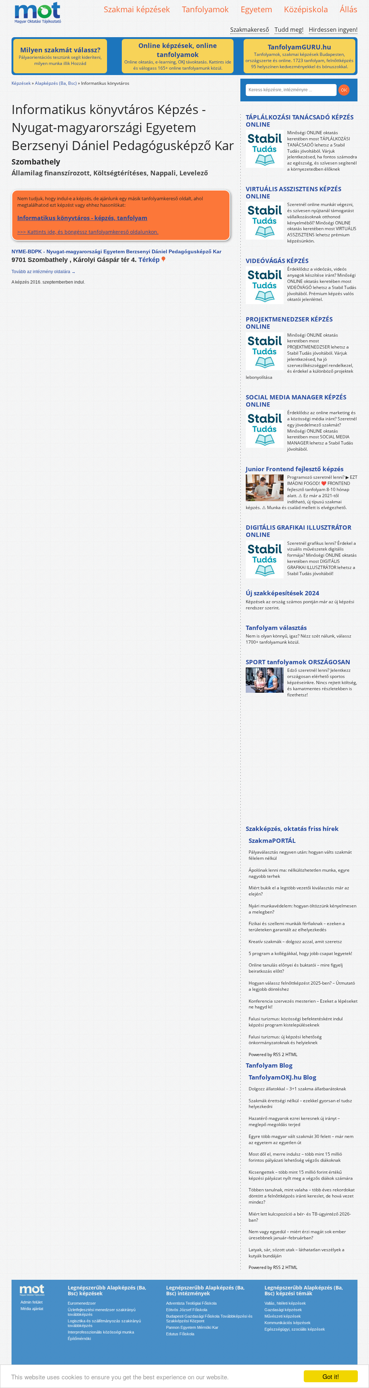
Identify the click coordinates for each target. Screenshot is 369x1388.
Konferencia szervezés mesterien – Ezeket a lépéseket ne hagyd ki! (303, 1004)
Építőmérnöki (79, 1338)
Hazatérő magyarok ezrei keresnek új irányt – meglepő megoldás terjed (294, 1121)
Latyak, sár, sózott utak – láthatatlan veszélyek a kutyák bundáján (296, 1253)
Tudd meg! (289, 30)
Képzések (21, 83)
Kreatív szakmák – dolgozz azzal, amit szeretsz (295, 941)
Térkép (149, 259)
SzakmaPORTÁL (272, 840)
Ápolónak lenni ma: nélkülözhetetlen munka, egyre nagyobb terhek (299, 873)
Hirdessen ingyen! (333, 30)
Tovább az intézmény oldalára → (44, 271)
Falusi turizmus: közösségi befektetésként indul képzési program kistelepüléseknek (296, 1022)
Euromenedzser (82, 1303)
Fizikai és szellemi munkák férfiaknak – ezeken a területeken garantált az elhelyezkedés (297, 926)
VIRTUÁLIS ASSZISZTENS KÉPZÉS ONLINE (293, 192)
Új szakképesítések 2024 (282, 593)
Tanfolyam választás (276, 627)
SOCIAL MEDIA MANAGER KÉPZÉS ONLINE (296, 400)
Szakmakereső (249, 30)
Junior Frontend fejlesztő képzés (294, 469)
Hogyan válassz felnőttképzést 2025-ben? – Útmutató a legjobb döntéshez (302, 986)
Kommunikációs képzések (287, 1323)
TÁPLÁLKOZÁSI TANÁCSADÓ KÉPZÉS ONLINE (300, 120)
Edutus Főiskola (180, 1334)
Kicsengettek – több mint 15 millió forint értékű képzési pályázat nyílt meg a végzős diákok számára (301, 1175)
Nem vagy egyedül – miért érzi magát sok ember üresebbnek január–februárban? (297, 1235)
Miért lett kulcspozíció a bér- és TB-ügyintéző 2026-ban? (300, 1217)
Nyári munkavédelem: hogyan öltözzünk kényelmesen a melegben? (302, 909)
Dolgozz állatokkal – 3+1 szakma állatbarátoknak (297, 1089)
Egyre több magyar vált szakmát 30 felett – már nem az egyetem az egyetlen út (301, 1139)
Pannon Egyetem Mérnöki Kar (192, 1327)
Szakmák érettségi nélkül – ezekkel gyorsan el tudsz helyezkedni (300, 1104)
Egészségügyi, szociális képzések (294, 1329)
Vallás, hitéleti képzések (285, 1303)
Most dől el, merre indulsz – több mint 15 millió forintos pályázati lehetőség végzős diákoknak (295, 1157)
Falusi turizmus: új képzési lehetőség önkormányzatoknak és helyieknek (285, 1040)
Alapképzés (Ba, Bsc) (56, 83)
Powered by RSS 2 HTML (273, 1054)
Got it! (331, 1376)
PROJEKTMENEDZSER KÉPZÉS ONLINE (289, 322)
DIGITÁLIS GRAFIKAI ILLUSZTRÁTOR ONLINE (298, 531)
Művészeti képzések (282, 1316)
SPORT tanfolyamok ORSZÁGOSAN (298, 662)
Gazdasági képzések (283, 1310)
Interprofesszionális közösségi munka (101, 1332)
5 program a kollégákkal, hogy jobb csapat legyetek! (300, 953)
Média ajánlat (32, 1308)
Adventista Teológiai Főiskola (191, 1303)
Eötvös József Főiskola (186, 1310)
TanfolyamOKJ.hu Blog (282, 1077)
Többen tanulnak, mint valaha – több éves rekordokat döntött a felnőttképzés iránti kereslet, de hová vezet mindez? (302, 1196)
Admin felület (32, 1302)
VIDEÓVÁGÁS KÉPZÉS (277, 261)
